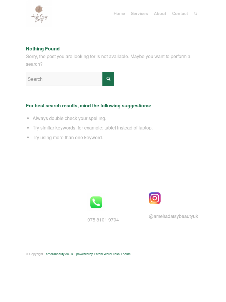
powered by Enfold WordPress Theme (103, 253)
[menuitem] (119, 13)
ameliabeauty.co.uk (59, 253)
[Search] (195, 13)
